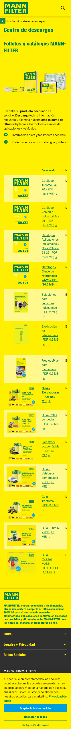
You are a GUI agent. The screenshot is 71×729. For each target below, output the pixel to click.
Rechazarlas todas (35, 716)
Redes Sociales (15, 654)
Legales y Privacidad (19, 644)
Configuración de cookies (35, 724)
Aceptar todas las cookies (35, 708)
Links (7, 634)
